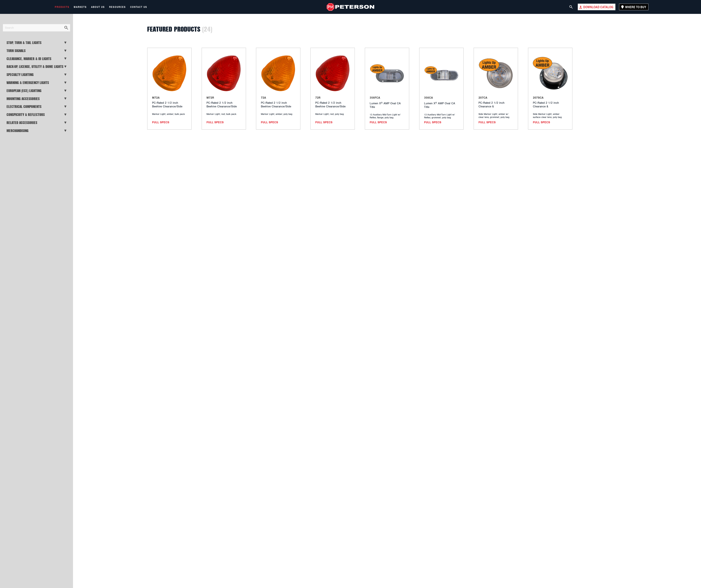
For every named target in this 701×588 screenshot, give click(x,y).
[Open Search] (571, 7)
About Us (98, 7)
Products (62, 7)
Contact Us (138, 7)
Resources (117, 7)
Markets (80, 7)
